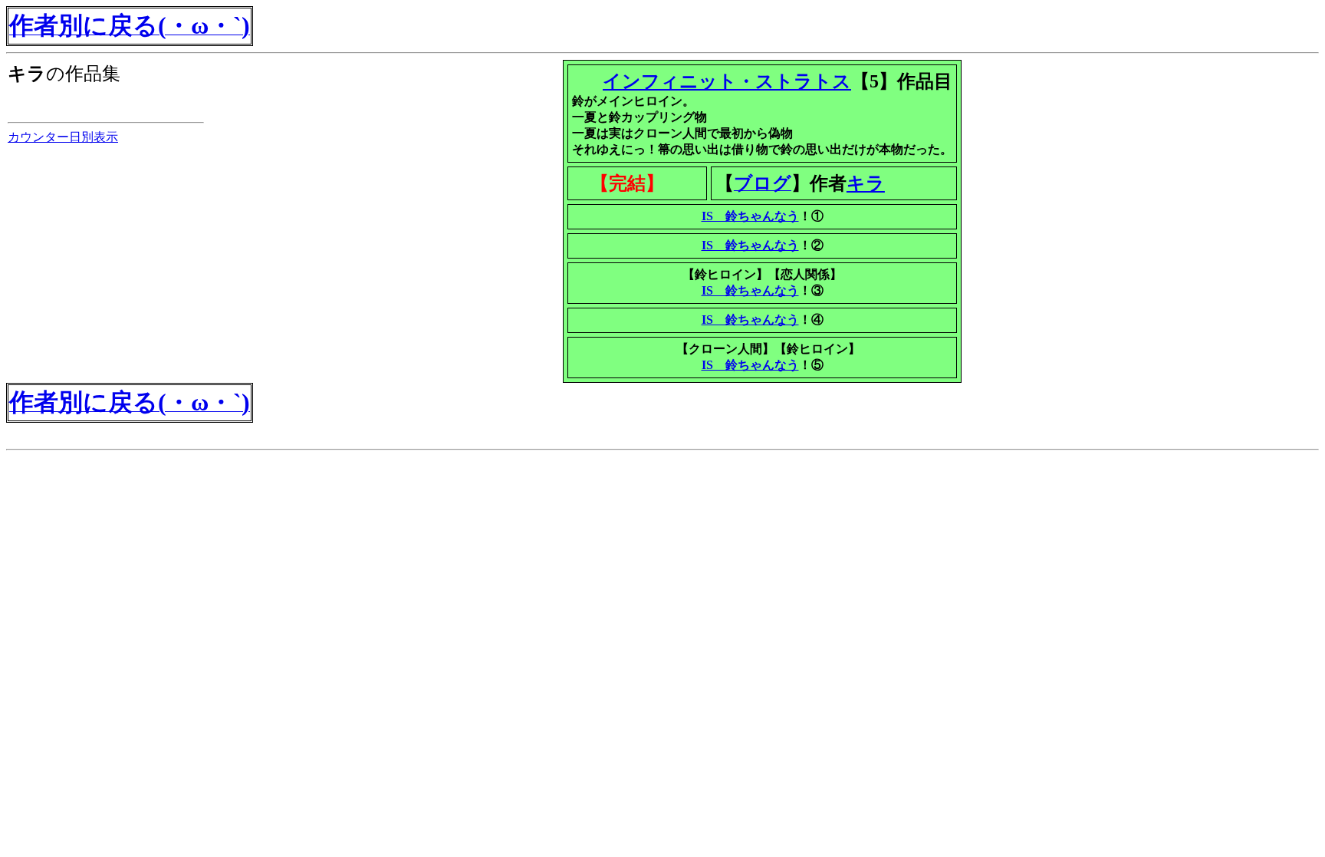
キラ (866, 183)
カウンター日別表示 (63, 136)
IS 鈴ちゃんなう (750, 215)
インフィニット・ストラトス (727, 81)
